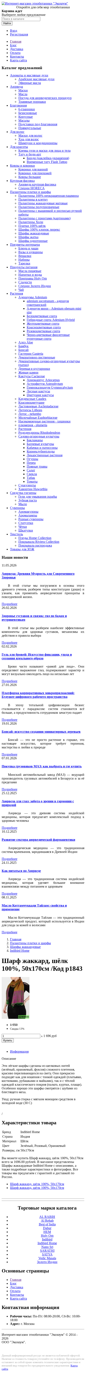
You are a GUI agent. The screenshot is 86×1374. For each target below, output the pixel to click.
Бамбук (23, 346)
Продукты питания (23, 267)
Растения (16, 293)
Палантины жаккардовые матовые (43, 203)
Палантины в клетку (33, 199)
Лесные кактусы (38, 391)
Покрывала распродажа (35, 545)
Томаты (32, 481)
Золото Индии (47, 1262)
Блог (13, 45)
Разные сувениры (30, 519)
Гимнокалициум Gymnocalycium (50, 387)
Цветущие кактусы (40, 395)
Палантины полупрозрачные (38, 207)
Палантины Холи (30, 222)
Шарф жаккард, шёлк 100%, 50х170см (37, 1184)
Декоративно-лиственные (36, 357)
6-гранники (26, 109)
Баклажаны (35, 440)
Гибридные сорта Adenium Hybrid (51, 320)
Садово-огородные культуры (38, 436)
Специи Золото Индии (34, 286)
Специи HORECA (31, 188)
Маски (23, 90)
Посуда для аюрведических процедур (45, 98)
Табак (31, 478)
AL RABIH (47, 1217)
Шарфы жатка (28, 237)
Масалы (24, 120)
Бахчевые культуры (40, 444)
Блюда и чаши (28, 248)
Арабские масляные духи (36, 79)
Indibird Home (19, 950)
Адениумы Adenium (32, 297)
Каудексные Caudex (32, 399)
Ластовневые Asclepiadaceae (38, 406)
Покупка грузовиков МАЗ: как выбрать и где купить (42, 766)
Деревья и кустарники (34, 368)
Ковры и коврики (22, 165)
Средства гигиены (23, 493)
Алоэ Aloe (25, 342)
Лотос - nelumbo (29, 414)
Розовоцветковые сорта (43, 331)
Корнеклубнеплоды (41, 451)
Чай (21, 289)
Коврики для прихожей (35, 173)
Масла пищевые (29, 271)
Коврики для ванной (33, 169)
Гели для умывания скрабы (37, 496)
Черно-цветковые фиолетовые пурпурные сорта (48, 336)
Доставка (16, 49)
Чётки (22, 526)
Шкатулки (25, 530)
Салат (31, 470)
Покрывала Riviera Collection (38, 541)
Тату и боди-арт (29, 154)
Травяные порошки (32, 101)
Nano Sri (47, 1247)
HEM (47, 1232)
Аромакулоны (28, 511)
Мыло (22, 504)
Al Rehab (47, 1220)
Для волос (17, 132)
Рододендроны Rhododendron (39, 432)
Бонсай (23, 350)
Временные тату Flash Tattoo (47, 162)
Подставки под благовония (37, 124)
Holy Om (47, 1235)
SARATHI (47, 1250)
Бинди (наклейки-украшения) (48, 158)
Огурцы (32, 459)
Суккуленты (27, 485)
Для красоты (19, 147)
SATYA (47, 1254)
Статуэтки (25, 523)
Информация (19, 1051)
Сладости (25, 282)
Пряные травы (37, 466)
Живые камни (28, 372)
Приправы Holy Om (32, 278)
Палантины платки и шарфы (30, 192)
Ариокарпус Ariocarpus (43, 380)
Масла (22, 94)
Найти (7, 23)
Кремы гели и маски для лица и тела (44, 150)
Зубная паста (27, 500)
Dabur (47, 1228)
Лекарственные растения (44, 455)
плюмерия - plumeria (32, 425)
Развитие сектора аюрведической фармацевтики (38, 839)
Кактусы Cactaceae (31, 376)
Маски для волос (30, 135)
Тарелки (24, 263)
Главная (15, 41)
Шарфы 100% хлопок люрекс (39, 229)
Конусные (25, 116)
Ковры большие (29, 177)
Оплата (15, 53)
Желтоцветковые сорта (43, 323)
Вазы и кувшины (30, 252)
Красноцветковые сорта (44, 327)
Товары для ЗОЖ (22, 549)
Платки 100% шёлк (32, 226)
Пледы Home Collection (34, 538)
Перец (31, 462)
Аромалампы (27, 515)
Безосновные (27, 113)
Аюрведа (16, 86)
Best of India (47, 1224)
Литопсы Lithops (30, 410)
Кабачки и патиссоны (42, 447)
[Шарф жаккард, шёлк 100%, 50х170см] (15, 1017)
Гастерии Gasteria (30, 353)
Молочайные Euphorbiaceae (37, 417)
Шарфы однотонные (33, 241)
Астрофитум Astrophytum (45, 383)
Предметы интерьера (25, 244)
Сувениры (17, 508)
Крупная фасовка (22, 180)
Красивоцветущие (31, 402)
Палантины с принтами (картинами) (44, 218)
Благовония (18, 105)
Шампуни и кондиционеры (37, 143)
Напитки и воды (30, 274)
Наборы (24, 259)
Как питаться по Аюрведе (21, 871)
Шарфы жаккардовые (33, 233)
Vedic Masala (47, 1258)
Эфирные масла (29, 83)
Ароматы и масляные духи (29, 75)
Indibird (47, 1239)
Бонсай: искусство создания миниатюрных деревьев (41, 731)
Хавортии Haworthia (32, 489)
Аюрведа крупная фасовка (37, 184)
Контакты (17, 56)
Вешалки (24, 256)
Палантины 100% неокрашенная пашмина (48, 195)
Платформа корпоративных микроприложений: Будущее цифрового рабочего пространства (38, 694)
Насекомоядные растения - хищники (44, 421)
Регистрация (19, 34)
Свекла (32, 474)
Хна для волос (28, 139)
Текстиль (16, 534)
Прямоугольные (29, 128)
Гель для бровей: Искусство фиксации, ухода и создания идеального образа (37, 656)
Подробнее (9, 604)
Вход (13, 30)
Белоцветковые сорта (42, 316)
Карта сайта (18, 60)
